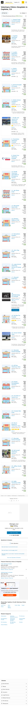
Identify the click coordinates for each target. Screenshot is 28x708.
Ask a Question (14, 543)
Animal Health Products (22, 619)
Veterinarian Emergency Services (12, 619)
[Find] (23, 2)
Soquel (23, 605)
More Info (13, 300)
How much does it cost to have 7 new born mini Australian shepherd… (13, 554)
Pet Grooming (4, 622)
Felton (2, 606)
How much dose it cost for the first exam (10, 546)
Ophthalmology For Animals (6, 572)
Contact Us (16, 310)
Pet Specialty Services (13, 623)
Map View (5, 13)
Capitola (8, 495)
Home (2, 495)
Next (18, 500)
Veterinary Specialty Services (14, 617)
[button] (26, 2)
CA (5, 495)
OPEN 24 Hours (19, 16)
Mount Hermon (9, 607)
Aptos (9, 605)
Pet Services (15, 575)
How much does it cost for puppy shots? (9, 550)
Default (23, 13)
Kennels (21, 622)
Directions (17, 299)
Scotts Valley (17, 605)
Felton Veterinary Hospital (6, 563)
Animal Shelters (4, 624)
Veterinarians (14, 495)
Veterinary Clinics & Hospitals (17, 22)
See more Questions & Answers (14, 557)
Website (13, 24)
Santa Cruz (3, 605)
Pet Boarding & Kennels (4, 619)
